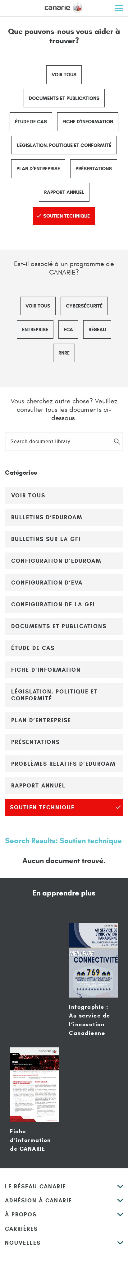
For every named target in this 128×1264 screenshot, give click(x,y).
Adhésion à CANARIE (38, 1200)
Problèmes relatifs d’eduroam (63, 763)
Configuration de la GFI (53, 604)
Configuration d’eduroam (56, 560)
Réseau (97, 329)
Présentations (93, 169)
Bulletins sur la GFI (46, 539)
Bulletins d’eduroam (46, 517)
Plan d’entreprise (38, 169)
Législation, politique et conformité (64, 145)
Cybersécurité (84, 306)
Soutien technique (66, 216)
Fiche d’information (87, 122)
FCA (68, 329)
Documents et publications (64, 98)
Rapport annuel (64, 192)
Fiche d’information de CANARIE (30, 1140)
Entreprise (35, 329)
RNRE (64, 353)
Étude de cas (31, 122)
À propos (21, 1214)
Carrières (21, 1228)
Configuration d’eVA (47, 582)
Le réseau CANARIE (35, 1186)
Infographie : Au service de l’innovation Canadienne (89, 1019)
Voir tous (64, 75)
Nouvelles (23, 1242)
